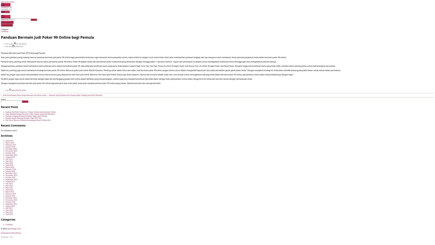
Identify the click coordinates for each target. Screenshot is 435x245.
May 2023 (9, 188)
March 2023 (9, 192)
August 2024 (10, 157)
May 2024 (9, 163)
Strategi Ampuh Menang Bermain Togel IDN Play (23, 118)
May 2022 (9, 212)
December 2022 (11, 198)
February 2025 (10, 145)
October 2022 (10, 202)
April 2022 (9, 214)
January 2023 (10, 196)
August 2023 (10, 182)
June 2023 (9, 186)
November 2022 (11, 200)
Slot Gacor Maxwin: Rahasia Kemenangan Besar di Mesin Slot (28, 120)
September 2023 (11, 179)
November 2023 (11, 175)
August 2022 (10, 206)
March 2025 (9, 143)
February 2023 (10, 194)
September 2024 (11, 155)
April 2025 (9, 141)
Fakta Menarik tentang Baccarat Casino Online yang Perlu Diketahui (30, 114)
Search (3, 99)
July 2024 (8, 159)
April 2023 (9, 190)
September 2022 (11, 204)
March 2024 (9, 167)
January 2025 (10, 147)
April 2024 (9, 165)
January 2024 (10, 171)
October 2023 (10, 177)
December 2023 (11, 173)
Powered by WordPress (11, 233)
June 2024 (9, 161)
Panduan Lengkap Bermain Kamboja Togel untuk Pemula (26, 116)
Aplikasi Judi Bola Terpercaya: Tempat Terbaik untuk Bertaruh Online (30, 112)
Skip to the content (7, 2)
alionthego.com (6, 8)
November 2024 (11, 151)
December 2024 (11, 149)
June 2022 (9, 210)
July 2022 (8, 208)
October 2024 (10, 153)
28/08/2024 (19, 46)
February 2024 (10, 169)
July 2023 (8, 184)
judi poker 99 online (19, 90)
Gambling (4, 31)
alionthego (23, 44)
